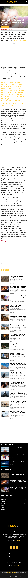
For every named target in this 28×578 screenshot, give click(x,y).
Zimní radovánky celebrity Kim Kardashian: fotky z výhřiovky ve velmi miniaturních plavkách (18, 448)
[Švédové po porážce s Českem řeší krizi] (5, 457)
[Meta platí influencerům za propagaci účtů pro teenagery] (5, 414)
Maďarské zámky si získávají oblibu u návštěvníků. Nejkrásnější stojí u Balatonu (18, 325)
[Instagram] (5, 270)
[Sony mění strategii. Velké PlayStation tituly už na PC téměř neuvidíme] (5, 464)
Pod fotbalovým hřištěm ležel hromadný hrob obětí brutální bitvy (17, 277)
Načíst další (13, 420)
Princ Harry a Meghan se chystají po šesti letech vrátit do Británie (18, 383)
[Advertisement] (14, 54)
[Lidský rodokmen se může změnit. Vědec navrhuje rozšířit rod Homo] (5, 317)
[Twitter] (7, 270)
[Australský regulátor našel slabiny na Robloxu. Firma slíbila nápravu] (5, 298)
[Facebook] (2, 270)
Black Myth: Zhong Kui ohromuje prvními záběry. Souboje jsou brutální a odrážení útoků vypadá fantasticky (18, 392)
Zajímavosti (5, 27)
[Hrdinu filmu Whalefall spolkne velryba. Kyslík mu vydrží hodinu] (5, 375)
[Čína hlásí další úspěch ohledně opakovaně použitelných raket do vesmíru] (5, 366)
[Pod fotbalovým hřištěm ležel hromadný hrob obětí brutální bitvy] (5, 279)
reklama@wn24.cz (16, 567)
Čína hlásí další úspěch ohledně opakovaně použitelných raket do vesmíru (18, 364)
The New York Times (19, 40)
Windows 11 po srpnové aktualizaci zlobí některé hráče (17, 354)
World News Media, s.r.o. (11, 572)
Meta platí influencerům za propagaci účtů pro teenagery (17, 412)
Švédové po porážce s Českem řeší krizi (17, 455)
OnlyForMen (8, 263)
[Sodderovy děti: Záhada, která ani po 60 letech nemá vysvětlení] (5, 337)
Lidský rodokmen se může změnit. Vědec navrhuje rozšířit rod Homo (18, 316)
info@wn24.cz (17, 540)
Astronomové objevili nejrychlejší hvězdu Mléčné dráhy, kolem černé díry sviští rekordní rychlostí (18, 287)
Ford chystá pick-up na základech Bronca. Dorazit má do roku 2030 (18, 344)
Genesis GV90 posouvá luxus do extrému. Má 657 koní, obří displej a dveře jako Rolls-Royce (18, 402)
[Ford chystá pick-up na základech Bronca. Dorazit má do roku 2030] (5, 346)
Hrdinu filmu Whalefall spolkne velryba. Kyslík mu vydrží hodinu (18, 373)
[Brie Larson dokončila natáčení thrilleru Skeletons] (5, 308)
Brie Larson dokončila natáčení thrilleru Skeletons (17, 306)
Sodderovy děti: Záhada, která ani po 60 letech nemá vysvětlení (18, 335)
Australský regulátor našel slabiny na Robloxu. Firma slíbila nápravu (18, 296)
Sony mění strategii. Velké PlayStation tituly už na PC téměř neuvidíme (18, 462)
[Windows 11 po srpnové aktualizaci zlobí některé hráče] (5, 356)
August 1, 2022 (7, 106)
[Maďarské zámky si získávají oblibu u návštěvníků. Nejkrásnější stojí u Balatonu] (5, 327)
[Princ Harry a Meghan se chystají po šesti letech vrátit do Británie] (5, 385)
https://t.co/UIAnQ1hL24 (11, 100)
